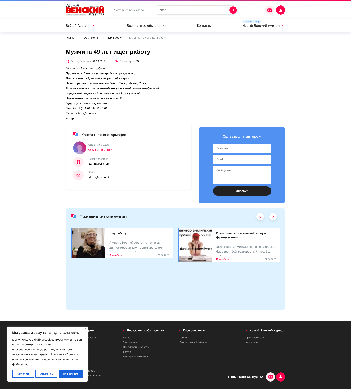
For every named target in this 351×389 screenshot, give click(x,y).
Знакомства (130, 342)
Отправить (242, 190)
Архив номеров (255, 337)
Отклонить (46, 373)
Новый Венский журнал (261, 25)
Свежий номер (252, 21)
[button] (260, 217)
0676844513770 (98, 164)
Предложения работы (136, 346)
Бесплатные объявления (146, 25)
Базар (126, 337)
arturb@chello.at (98, 177)
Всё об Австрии (78, 25)
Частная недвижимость (137, 356)
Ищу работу (114, 37)
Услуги (127, 351)
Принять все (70, 373)
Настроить (23, 373)
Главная (71, 37)
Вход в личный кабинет (193, 342)
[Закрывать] (85, 328)
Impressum (252, 342)
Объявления (91, 37)
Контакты (204, 25)
